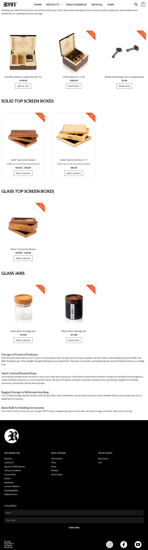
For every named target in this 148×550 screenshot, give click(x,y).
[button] (60, 4)
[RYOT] (10, 4)
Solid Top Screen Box (17, 163)
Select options (23, 173)
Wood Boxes (34, 163)
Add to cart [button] (23, 86)
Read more (73, 86)
